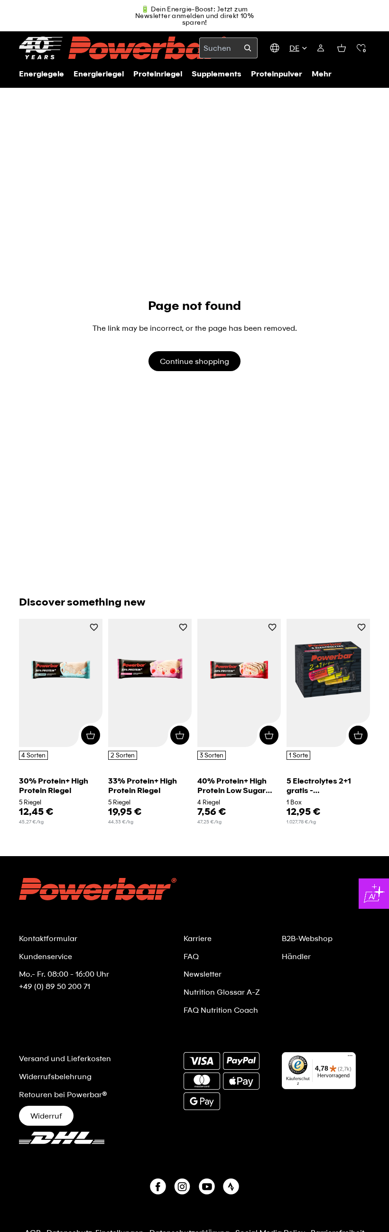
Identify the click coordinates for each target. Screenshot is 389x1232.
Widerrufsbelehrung (55, 1076)
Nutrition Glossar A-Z (222, 991)
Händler (296, 956)
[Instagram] (182, 1186)
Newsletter (203, 973)
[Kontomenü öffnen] (320, 47)
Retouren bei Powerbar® (63, 1094)
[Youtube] (206, 1186)
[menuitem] (322, 73)
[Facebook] (157, 1186)
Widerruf (46, 1115)
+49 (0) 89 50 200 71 (54, 985)
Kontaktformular (48, 938)
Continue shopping (194, 360)
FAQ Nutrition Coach (221, 1009)
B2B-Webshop (307, 938)
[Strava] (231, 1186)
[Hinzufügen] (90, 735)
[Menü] (350, 1058)
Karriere (198, 938)
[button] (361, 48)
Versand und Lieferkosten (65, 1058)
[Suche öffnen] (247, 48)
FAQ (191, 956)
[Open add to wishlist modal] (94, 628)
